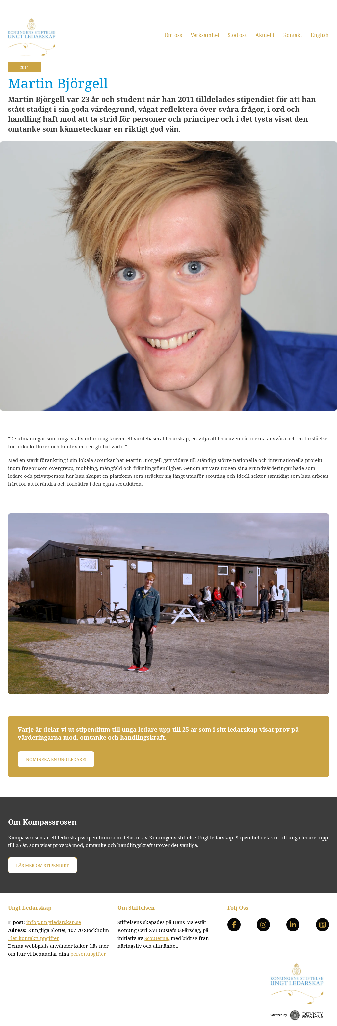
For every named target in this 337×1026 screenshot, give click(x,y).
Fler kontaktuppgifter (33, 938)
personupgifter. (88, 953)
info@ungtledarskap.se (53, 922)
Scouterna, (156, 938)
